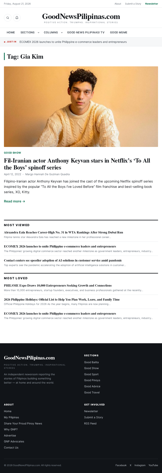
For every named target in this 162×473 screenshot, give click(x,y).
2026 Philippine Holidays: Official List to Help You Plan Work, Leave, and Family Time (62, 299)
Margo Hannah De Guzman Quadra (47, 174)
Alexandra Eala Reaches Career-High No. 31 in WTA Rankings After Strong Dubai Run (63, 232)
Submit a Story (133, 3)
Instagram (140, 465)
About (118, 3)
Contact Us (11, 447)
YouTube (153, 465)
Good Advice (92, 386)
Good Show (12, 152)
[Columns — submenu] (61, 32)
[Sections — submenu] (38, 32)
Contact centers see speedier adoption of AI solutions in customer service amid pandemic (63, 260)
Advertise (10, 435)
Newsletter (151, 3)
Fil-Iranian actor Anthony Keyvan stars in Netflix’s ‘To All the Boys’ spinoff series (77, 163)
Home (11, 32)
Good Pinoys (92, 380)
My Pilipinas (11, 417)
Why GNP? (11, 429)
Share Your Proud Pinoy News (23, 423)
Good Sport (91, 374)
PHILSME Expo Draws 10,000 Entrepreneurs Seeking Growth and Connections (58, 285)
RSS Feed (90, 423)
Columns (51, 32)
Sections (28, 32)
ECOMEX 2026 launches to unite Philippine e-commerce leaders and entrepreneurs (73, 41)
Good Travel (92, 392)
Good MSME (118, 32)
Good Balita (91, 362)
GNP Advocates (14, 441)
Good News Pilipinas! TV (86, 32)
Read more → (14, 201)
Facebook (121, 465)
